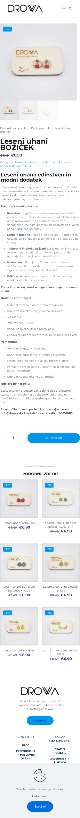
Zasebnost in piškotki (60, 760)
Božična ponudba (27, 162)
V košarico (54, 438)
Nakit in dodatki (20, 166)
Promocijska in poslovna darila (25, 754)
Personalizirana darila (13, 128)
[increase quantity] (22, 438)
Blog (25, 745)
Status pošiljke (60, 751)
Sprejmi (40, 806)
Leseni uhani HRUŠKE (19, 650)
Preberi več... (40, 796)
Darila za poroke (41, 128)
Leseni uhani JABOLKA (19, 522)
